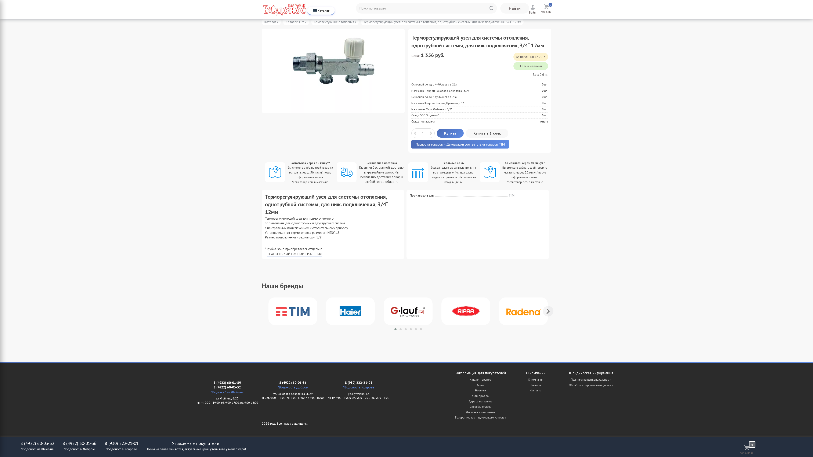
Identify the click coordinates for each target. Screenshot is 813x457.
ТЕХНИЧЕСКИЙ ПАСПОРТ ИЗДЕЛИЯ (294, 254)
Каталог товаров (480, 379)
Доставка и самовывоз (480, 412)
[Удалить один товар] (415, 133)
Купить (450, 133)
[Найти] (491, 8)
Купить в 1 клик (487, 133)
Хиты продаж (480, 396)
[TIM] (293, 311)
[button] (395, 329)
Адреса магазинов (480, 401)
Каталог (323, 11)
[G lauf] (408, 311)
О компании (535, 379)
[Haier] (350, 311)
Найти (515, 8)
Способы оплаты (480, 407)
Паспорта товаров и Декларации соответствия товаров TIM (460, 144)
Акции (480, 385)
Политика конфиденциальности (591, 379)
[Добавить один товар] (430, 133)
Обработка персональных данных (591, 385)
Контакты (535, 390)
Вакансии (536, 385)
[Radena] (523, 311)
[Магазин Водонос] (284, 9)
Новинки (480, 390)
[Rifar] (466, 311)
